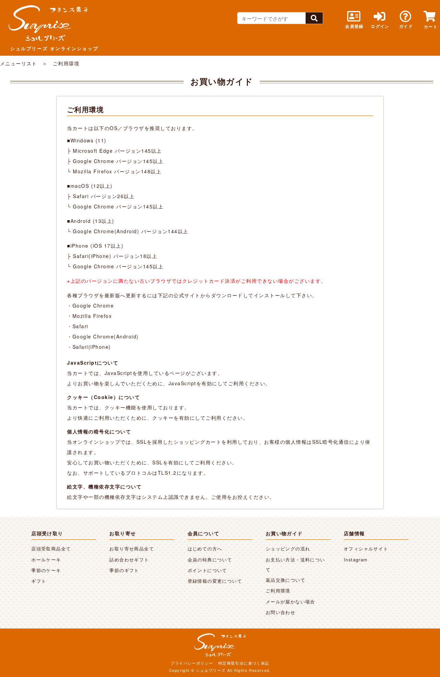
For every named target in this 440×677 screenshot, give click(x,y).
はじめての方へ (205, 548)
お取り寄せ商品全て (131, 548)
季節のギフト (124, 570)
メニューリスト (18, 63)
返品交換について (285, 580)
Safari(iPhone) (92, 346)
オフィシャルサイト (366, 548)
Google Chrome (93, 305)
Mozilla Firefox (92, 315)
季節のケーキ (46, 570)
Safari (80, 326)
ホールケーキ (46, 559)
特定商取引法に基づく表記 (244, 663)
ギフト (38, 581)
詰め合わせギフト (129, 559)
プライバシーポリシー (191, 663)
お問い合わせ (280, 612)
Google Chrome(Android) (106, 336)
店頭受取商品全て (51, 548)
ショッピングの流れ (288, 548)
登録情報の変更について (215, 581)
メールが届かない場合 (290, 601)
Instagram (356, 559)
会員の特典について (210, 559)
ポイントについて (207, 570)
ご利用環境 (278, 590)
